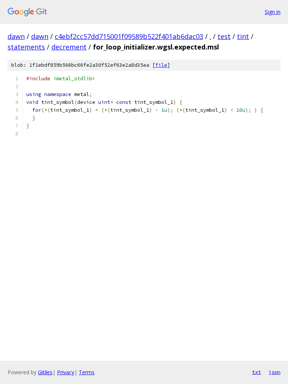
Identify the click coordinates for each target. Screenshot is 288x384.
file (161, 65)
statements (26, 46)
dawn (16, 36)
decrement (69, 46)
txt (256, 372)
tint (243, 36)
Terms (86, 372)
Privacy (65, 372)
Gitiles (45, 372)
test (224, 36)
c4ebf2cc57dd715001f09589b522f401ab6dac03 (129, 36)
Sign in (272, 11)
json (274, 372)
